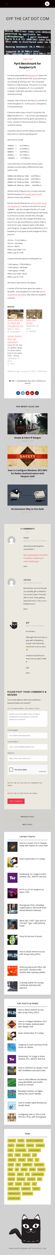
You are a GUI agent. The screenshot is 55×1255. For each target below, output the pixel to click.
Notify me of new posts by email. (22, 793)
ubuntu (36, 1189)
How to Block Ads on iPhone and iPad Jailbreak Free (15, 323)
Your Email (13, 742)
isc (37, 1160)
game (17, 1155)
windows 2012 (14, 1194)
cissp (11, 1150)
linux (29, 381)
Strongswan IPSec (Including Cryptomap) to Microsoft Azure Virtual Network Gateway (33, 908)
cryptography (22, 381)
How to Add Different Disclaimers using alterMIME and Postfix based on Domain (32, 1082)
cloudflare (20, 1150)
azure (21, 1141)
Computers (27, 59)
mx (17, 1170)
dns (10, 1155)
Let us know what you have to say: (23, 709)
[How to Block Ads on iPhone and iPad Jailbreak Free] (15, 314)
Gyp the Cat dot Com (27, 18)
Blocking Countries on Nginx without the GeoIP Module (30, 1092)
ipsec (30, 1160)
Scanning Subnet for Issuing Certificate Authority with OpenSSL (31, 985)
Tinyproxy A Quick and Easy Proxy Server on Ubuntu (32, 1046)
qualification (38, 1174)
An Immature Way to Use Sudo (27, 509)
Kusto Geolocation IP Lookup (32, 859)
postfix (11, 1174)
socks (18, 1184)
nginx (32, 1170)
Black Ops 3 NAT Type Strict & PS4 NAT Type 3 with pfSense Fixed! (32, 923)
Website (10, 753)
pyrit (33, 381)
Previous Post (27, 817)
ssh (34, 1184)
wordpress (27, 1194)
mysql (24, 1170)
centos (30, 1145)
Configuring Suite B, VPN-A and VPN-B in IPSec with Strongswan (32, 1115)
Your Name (12, 730)
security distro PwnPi (33, 194)
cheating (40, 1145)
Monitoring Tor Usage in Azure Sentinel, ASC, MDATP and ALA (32, 875)
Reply (25, 566)
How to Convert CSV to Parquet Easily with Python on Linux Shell (33, 844)
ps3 (27, 1174)
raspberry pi (40, 381)
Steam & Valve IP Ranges (27, 437)
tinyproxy (26, 1189)
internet (12, 1160)
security (27, 383)
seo (39, 1179)
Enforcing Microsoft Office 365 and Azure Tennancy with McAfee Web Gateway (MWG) (32, 970)
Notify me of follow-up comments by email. (24, 784)
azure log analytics (34, 1141)
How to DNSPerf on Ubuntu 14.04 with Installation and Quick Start (33, 1069)
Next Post (27, 824)
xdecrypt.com (14, 1198)
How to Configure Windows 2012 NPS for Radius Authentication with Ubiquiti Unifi (27, 473)
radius (11, 1179)
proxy (20, 1174)
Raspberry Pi (33, 75)
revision (21, 1179)
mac (18, 1165)
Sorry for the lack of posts (30, 936)
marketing (27, 1165)
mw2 (10, 1170)
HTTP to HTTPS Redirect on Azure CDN (31, 890)
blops (11, 1145)
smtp (10, 1184)
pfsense (41, 1170)
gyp (34, 1155)
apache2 (12, 1141)
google (26, 1155)
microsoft (39, 1165)
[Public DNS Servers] (34, 314)
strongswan (13, 1189)
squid (27, 1184)
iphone (21, 1160)
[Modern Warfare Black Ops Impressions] (16, 350)
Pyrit (37, 100)
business (20, 1145)
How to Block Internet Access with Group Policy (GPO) (32, 953)
